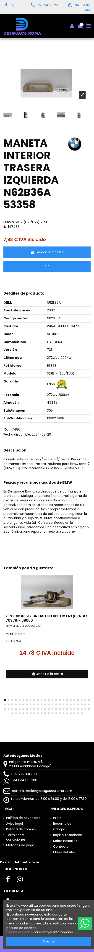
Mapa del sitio (64, 852)
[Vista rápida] (87, 587)
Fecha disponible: (17, 434)
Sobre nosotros (65, 841)
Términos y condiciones (16, 837)
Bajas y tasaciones (68, 835)
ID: (5, 227)
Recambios (62, 823)
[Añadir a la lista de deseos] (47, 266)
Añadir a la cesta (50, 252)
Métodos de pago (20, 845)
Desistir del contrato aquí (21, 862)
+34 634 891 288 (24, 774)
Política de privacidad (23, 818)
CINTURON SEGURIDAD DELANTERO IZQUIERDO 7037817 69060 (46, 618)
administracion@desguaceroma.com (42, 790)
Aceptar (48, 941)
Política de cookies (21, 829)
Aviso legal (14, 823)
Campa (59, 829)
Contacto (61, 846)
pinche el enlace (19, 932)
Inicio (57, 818)
